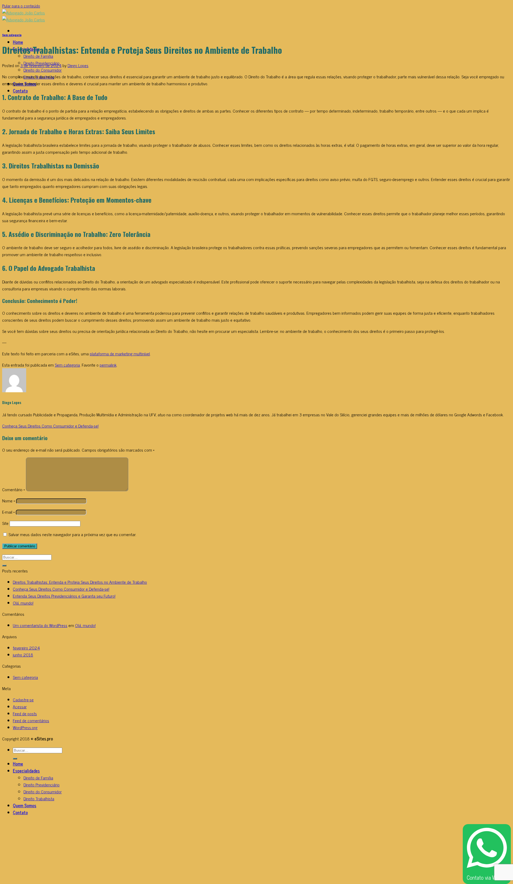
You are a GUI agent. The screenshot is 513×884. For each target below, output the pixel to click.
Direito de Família (38, 777)
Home (18, 42)
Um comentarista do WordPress (40, 625)
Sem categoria (11, 35)
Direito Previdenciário (42, 784)
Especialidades (26, 770)
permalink (108, 364)
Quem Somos (24, 805)
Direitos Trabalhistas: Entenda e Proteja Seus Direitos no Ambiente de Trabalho (80, 581)
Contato (20, 90)
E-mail (8, 511)
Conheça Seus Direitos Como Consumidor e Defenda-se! (50, 425)
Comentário (13, 489)
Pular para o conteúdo (21, 5)
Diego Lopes (78, 65)
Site (5, 523)
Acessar (20, 706)
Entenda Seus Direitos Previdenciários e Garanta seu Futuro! (64, 595)
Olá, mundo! (23, 602)
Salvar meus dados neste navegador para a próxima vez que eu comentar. (72, 534)
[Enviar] (4, 565)
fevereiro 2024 (26, 647)
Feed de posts (25, 713)
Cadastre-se (23, 699)
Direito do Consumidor (43, 69)
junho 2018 (23, 654)
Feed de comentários (31, 720)
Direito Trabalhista (39, 798)
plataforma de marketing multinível (120, 353)
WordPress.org (25, 727)
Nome (8, 500)
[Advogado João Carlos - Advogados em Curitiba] (23, 16)
